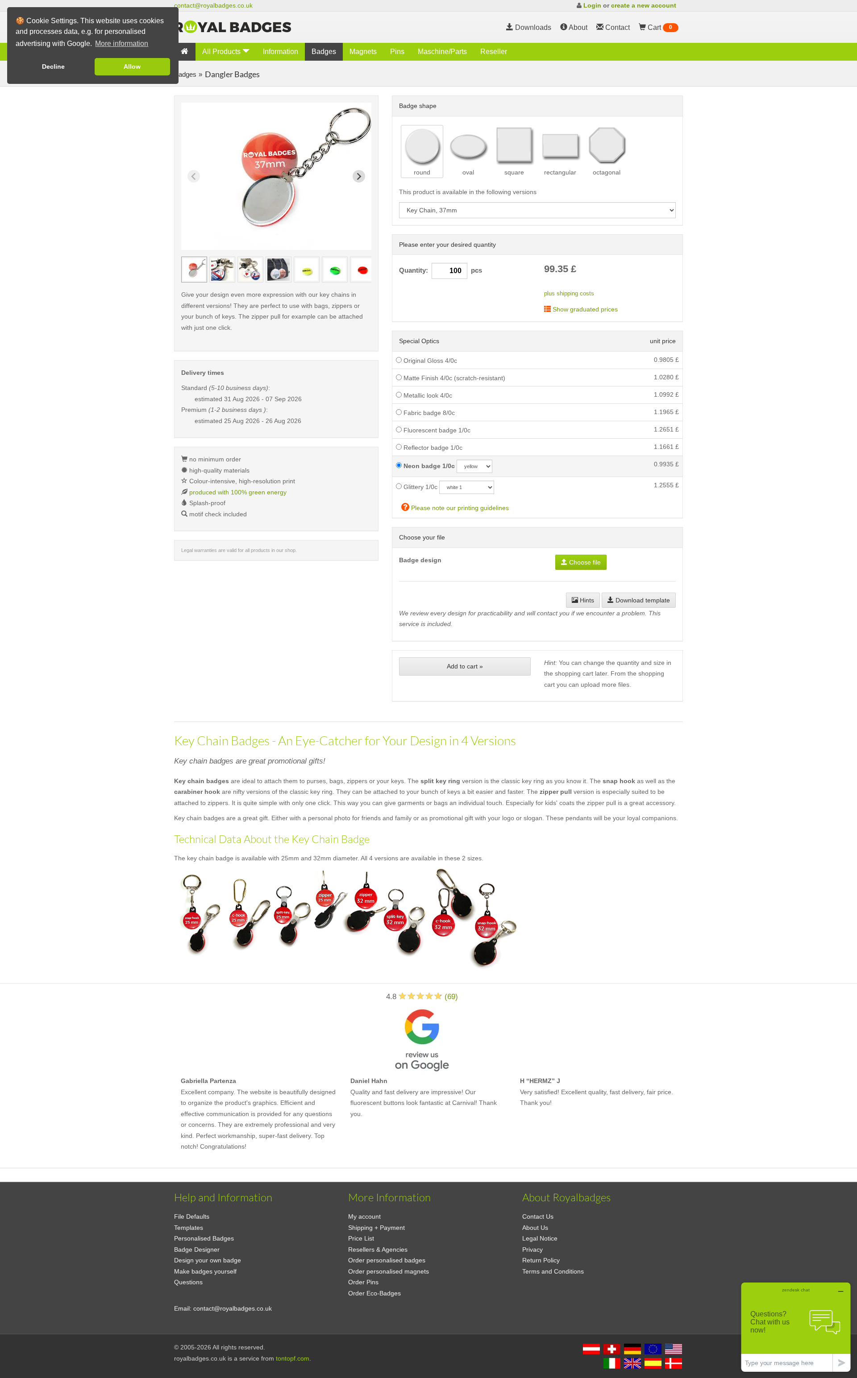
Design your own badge (207, 1260)
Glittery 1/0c (419, 486)
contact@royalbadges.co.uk (213, 5)
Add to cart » (465, 666)
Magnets (363, 51)
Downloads (532, 27)
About (577, 27)
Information (280, 51)
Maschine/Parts (442, 51)
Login (592, 5)
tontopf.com (292, 1358)
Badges (324, 51)
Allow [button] (132, 66)
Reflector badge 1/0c (432, 447)
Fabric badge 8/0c (428, 412)
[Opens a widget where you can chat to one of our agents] (796, 1327)
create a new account (643, 5)
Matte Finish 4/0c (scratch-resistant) (453, 378)
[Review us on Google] (422, 1038)
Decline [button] (53, 66)
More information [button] (121, 43)
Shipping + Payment (376, 1227)
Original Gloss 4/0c (429, 360)
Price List (361, 1238)
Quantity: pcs (440, 270)
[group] (194, 269)
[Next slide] (359, 176)
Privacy (532, 1249)
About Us (535, 1227)
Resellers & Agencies (378, 1249)
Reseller (493, 51)
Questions (188, 1282)
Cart (659, 27)
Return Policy (541, 1260)
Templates (188, 1227)
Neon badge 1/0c (428, 465)
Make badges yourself (205, 1271)
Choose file (584, 562)
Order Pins (363, 1282)
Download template (642, 600)
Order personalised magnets (388, 1271)
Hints (586, 600)
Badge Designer (197, 1249)
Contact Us (537, 1216)
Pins (397, 51)
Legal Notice (539, 1238)
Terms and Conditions (553, 1271)
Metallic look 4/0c (427, 395)
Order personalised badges (386, 1260)
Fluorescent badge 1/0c (436, 430)
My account (364, 1216)
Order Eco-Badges (374, 1293)
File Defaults (191, 1216)
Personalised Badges (204, 1238)
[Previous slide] (193, 176)
